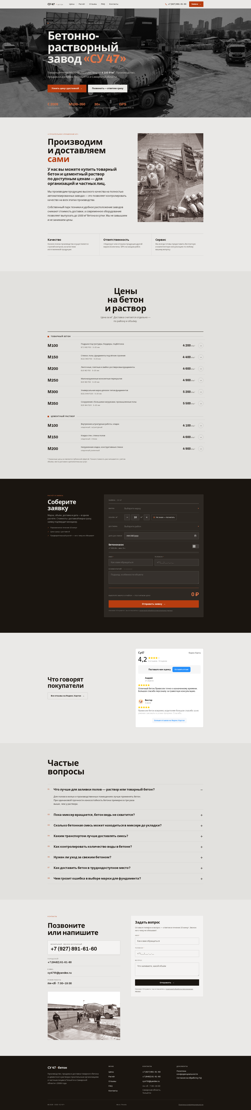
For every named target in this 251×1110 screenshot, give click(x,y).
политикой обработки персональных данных (156, 610)
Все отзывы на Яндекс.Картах (67, 696)
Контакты (113, 4)
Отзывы (93, 4)
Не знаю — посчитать (164, 517)
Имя (111, 556)
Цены (72, 4)
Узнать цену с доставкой (67, 88)
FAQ (103, 4)
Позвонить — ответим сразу (107, 88)
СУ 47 (55, 4)
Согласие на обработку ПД (189, 1078)
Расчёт (82, 4)
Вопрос (138, 960)
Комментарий (120, 569)
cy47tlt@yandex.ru (60, 972)
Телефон (159, 556)
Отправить (167, 983)
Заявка (196, 4)
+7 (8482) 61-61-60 (60, 962)
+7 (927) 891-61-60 (177, 4)
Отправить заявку (154, 604)
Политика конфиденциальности (187, 1072)
